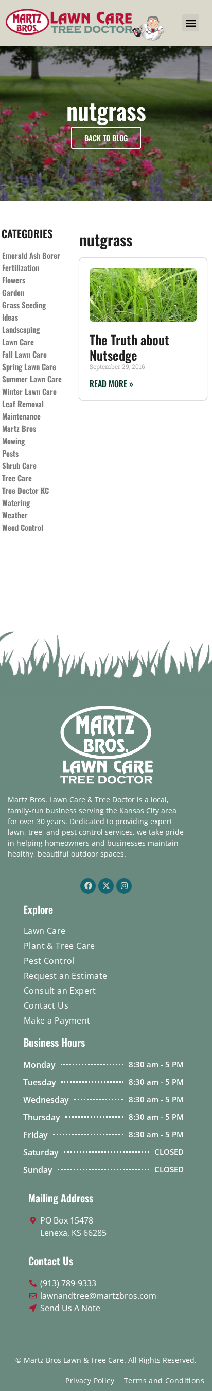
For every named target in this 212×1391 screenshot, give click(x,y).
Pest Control (49, 961)
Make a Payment (57, 1020)
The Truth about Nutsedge (129, 347)
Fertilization (20, 267)
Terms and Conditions (164, 1380)
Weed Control (22, 527)
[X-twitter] (106, 886)
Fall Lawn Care (24, 354)
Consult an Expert (60, 990)
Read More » (111, 383)
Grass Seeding (24, 304)
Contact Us (46, 1005)
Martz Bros (19, 428)
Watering (16, 502)
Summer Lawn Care (32, 378)
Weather (15, 515)
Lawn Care (18, 341)
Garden (13, 292)
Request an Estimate (66, 975)
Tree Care (17, 477)
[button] (190, 22)
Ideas (10, 317)
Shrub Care (19, 465)
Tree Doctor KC (25, 490)
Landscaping (21, 329)
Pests (10, 453)
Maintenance (21, 416)
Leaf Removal (23, 403)
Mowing (13, 440)
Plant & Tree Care (59, 946)
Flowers (13, 280)
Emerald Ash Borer (31, 255)
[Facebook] (88, 886)
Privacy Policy (89, 1380)
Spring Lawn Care (29, 366)
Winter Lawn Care (29, 391)
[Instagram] (124, 886)
